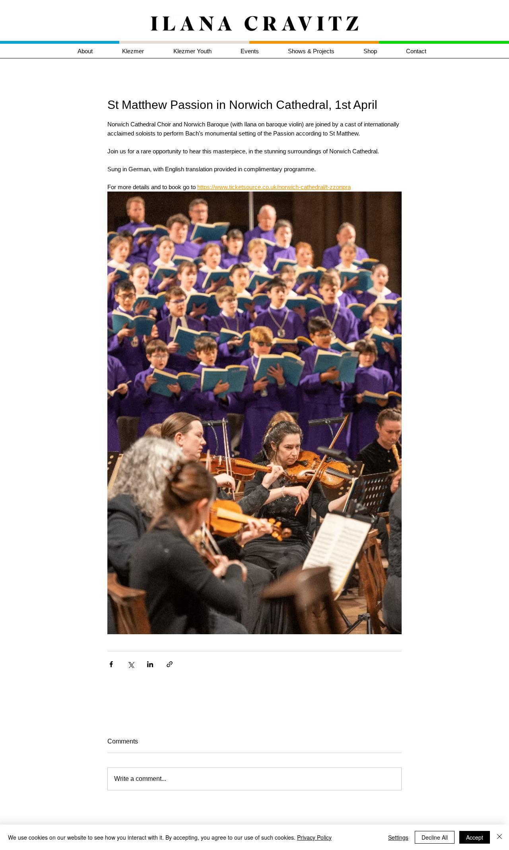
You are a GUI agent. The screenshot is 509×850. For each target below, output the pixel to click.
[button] (141, 51)
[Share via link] (169, 664)
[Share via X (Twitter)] (130, 664)
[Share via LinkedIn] (150, 664)
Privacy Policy (314, 837)
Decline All (435, 837)
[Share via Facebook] (111, 664)
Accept (474, 837)
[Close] (499, 837)
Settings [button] (398, 837)
